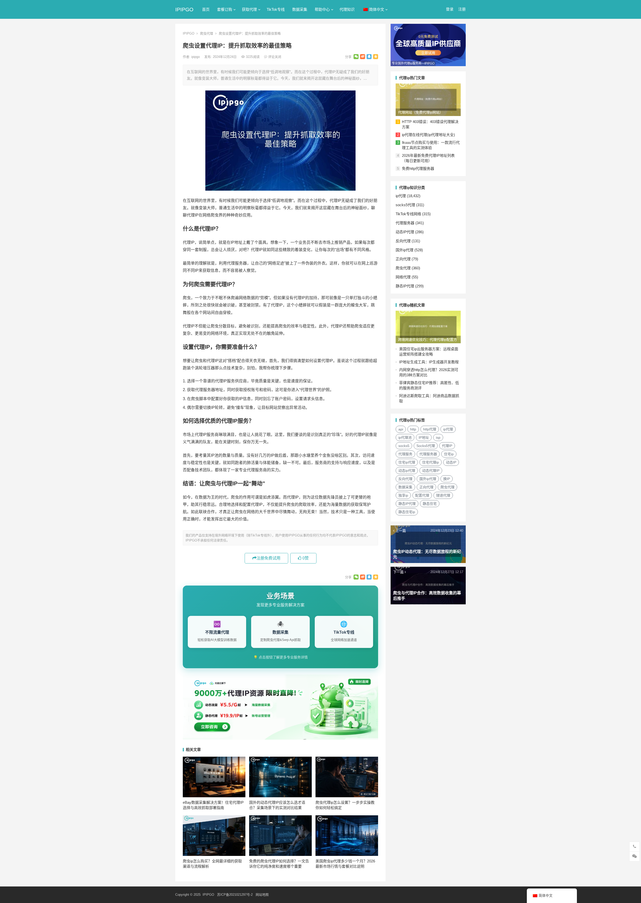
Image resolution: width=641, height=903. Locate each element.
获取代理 (249, 9)
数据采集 (299, 9)
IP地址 (424, 437)
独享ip (403, 495)
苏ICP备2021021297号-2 (235, 894)
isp (438, 437)
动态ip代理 (406, 471)
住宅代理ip (430, 462)
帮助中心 (322, 9)
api (400, 429)
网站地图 (262, 894)
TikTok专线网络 (408, 214)
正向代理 (403, 259)
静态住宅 (430, 504)
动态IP (451, 462)
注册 (462, 9)
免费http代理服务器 (418, 168)
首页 (206, 9)
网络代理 (403, 277)
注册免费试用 (268, 558)
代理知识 (347, 9)
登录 (449, 9)
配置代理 (422, 495)
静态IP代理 (405, 286)
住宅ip (449, 454)
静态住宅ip (406, 512)
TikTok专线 (276, 9)
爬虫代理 (206, 33)
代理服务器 (405, 223)
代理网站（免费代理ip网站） (420, 112)
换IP (446, 479)
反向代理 (403, 241)
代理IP (447, 446)
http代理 (429, 429)
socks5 (403, 446)
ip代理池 (405, 437)
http (413, 429)
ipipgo (196, 57)
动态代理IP (430, 471)
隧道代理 (443, 495)
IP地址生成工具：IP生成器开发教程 (429, 362)
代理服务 (405, 454)
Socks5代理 (425, 446)
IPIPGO (184, 9)
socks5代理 (405, 205)
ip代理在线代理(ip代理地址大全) (428, 135)
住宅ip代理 (406, 462)
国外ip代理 (404, 250)
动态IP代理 (405, 232)
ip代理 (401, 196)
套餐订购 (224, 9)
